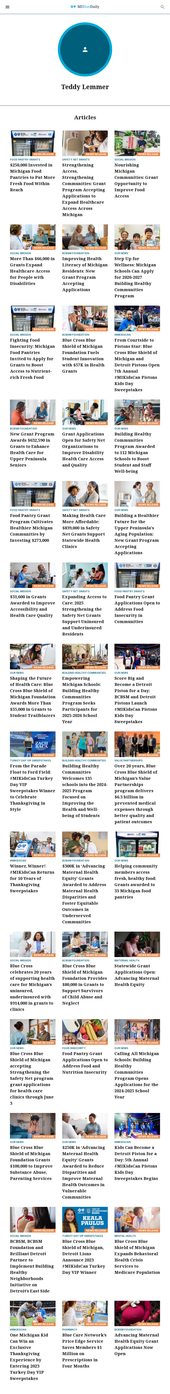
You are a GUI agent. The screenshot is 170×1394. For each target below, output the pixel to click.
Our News (121, 253)
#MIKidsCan (122, 334)
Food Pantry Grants (25, 159)
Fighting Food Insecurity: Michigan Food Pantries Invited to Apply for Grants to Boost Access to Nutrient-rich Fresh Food (32, 358)
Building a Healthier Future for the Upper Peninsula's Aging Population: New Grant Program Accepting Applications (136, 534)
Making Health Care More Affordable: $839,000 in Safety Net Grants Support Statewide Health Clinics (84, 531)
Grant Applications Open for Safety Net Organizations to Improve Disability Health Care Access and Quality (83, 449)
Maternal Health (126, 960)
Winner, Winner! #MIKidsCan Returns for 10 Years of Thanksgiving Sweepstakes (32, 878)
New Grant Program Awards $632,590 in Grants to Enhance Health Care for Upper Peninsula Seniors (32, 449)
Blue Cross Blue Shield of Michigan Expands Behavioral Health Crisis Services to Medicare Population (137, 1256)
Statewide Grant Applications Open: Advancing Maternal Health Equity (136, 975)
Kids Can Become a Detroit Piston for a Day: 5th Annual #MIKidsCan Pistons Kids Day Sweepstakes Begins (136, 1163)
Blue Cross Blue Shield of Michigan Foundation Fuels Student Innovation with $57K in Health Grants (83, 355)
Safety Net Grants (76, 159)
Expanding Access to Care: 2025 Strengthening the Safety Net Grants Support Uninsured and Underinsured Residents (84, 615)
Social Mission (124, 159)
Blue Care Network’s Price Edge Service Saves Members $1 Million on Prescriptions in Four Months (84, 1350)
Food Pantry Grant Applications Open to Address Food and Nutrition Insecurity (85, 1063)
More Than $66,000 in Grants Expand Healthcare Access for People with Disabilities (32, 271)
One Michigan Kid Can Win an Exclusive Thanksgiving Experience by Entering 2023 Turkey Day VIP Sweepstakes (29, 1356)
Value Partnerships (128, 760)
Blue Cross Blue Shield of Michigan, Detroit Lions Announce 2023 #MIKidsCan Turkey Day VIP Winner (83, 1256)
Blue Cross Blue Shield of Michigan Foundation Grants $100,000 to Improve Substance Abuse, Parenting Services (31, 1163)
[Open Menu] (7, 7)
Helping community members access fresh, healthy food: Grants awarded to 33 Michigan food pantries (136, 881)
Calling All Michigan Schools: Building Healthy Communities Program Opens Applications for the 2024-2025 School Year (136, 1075)
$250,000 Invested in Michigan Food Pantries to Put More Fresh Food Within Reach (32, 177)
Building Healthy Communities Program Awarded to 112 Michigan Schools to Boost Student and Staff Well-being (134, 452)
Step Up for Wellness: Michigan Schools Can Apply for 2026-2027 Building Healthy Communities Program (135, 277)
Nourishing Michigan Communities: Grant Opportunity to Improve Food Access (136, 180)
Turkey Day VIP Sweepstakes (30, 760)
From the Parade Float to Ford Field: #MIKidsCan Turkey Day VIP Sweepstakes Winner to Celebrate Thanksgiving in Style (32, 787)
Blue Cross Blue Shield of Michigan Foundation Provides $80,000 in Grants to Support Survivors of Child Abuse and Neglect (84, 984)
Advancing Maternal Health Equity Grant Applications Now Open (136, 1344)
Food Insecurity (74, 1048)
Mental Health (125, 1235)
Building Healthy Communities (84, 672)
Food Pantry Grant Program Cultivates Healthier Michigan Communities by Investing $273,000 (31, 528)
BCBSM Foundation (75, 253)
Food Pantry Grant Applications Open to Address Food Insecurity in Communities (137, 609)
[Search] (162, 7)
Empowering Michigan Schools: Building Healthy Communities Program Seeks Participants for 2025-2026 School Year (81, 699)
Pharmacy (69, 1329)
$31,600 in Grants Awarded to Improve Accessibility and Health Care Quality (32, 606)
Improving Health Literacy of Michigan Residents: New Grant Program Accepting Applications (85, 274)
